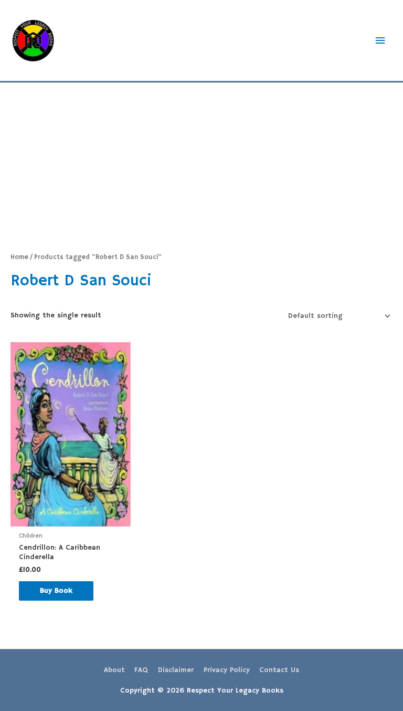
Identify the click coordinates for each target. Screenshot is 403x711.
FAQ (141, 670)
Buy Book (56, 590)
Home (19, 257)
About (114, 670)
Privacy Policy (227, 670)
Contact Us (279, 670)
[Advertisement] (201, 161)
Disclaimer (176, 670)
